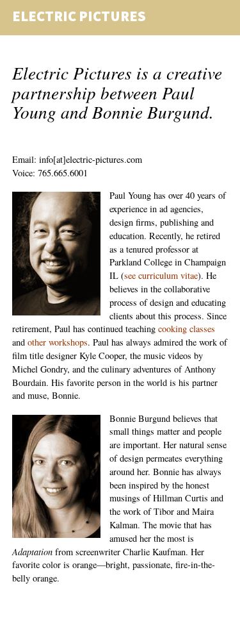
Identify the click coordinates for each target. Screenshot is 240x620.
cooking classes (186, 329)
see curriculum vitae (161, 275)
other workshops (58, 342)
